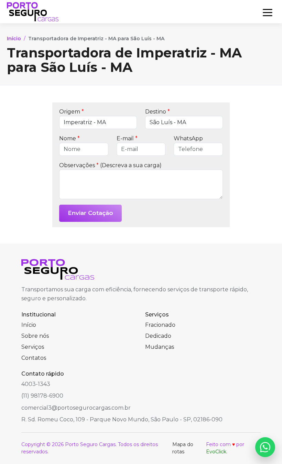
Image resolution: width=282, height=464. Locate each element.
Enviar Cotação (90, 212)
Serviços (32, 347)
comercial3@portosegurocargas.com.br (76, 407)
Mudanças (159, 347)
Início (14, 38)
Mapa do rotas (182, 448)
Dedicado (158, 336)
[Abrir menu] (267, 11)
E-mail (127, 138)
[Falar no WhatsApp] (265, 447)
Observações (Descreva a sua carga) (110, 165)
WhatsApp (188, 138)
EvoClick (216, 452)
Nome (69, 138)
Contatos (33, 358)
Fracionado (160, 325)
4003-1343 (35, 384)
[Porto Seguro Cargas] (32, 11)
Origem (71, 111)
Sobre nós (35, 336)
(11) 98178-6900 (42, 395)
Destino (157, 111)
